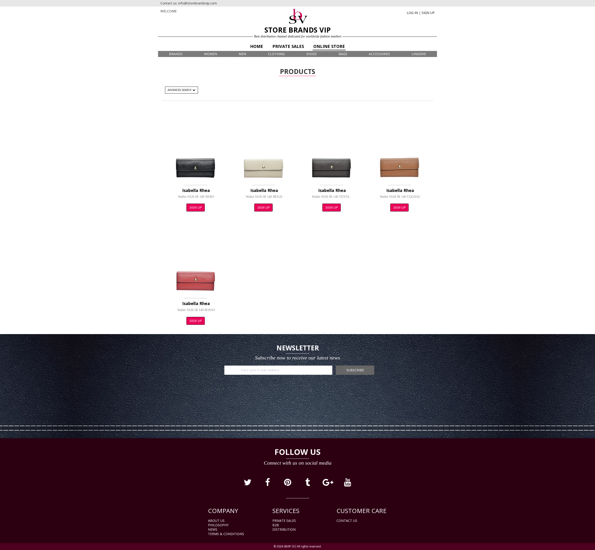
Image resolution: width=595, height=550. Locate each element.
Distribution (284, 529)
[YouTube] (347, 484)
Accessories (379, 54)
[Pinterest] (288, 484)
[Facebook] (268, 484)
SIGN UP (428, 12)
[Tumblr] (308, 484)
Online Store (329, 46)
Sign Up (195, 207)
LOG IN (412, 12)
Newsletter (297, 347)
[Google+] (328, 484)
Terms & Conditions (226, 534)
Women (210, 54)
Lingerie (419, 54)
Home (256, 46)
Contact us (347, 520)
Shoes (311, 54)
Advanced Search (180, 90)
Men (242, 54)
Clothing (276, 54)
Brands (175, 54)
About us (216, 520)
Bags (343, 54)
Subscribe (355, 370)
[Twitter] (248, 484)
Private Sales (288, 46)
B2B (275, 525)
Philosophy (218, 525)
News (212, 529)
